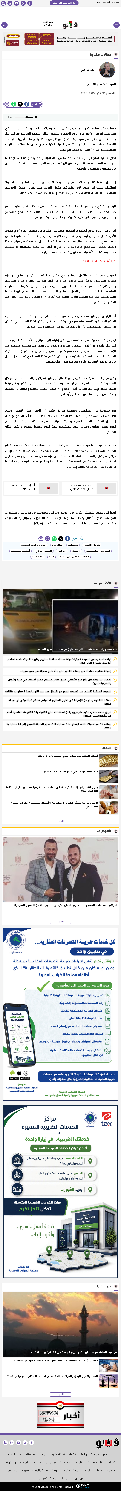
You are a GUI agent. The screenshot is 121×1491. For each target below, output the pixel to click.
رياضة (84, 1454)
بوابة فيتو (37, 557)
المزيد (60, 821)
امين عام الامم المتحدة (33, 545)
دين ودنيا (50, 1462)
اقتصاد (73, 1454)
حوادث (43, 1454)
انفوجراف (111, 1470)
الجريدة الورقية (62, 2)
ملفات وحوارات (93, 1470)
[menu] (116, 25)
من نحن (79, 1478)
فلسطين (73, 545)
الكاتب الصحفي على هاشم (74, 557)
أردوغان (76, 551)
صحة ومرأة (66, 1462)
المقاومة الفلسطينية (98, 551)
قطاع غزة (57, 545)
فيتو (51, 557)
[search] (4, 25)
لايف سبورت (11, 1470)
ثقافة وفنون (58, 1454)
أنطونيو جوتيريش (20, 551)
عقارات (80, 1462)
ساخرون (36, 1462)
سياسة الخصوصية (48, 1478)
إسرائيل (62, 551)
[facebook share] (26, 104)
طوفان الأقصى (92, 545)
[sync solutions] (82, 1487)
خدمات (111, 1462)
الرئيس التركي (44, 551)
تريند (8, 1462)
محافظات (30, 1454)
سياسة (95, 1454)
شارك (35, 104)
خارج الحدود (14, 1454)
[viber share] (40, 538)
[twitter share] (20, 104)
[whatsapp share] (13, 104)
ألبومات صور (22, 1462)
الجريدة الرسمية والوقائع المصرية (41, 1470)
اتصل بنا (66, 1478)
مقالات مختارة (96, 1462)
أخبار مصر (108, 1454)
